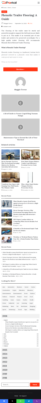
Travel (20, 309)
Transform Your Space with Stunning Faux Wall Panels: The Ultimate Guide (10, 186)
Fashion (32, 293)
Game (12, 300)
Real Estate (24, 306)
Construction (6, 290)
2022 (4, 361)
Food (25, 296)
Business (19, 287)
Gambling (5, 300)
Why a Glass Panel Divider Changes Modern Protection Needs (29, 186)
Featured (12, 296)
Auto (3, 287)
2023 (4, 357)
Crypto (14, 290)
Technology (12, 309)
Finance (19, 296)
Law (18, 303)
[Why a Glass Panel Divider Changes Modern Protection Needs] (30, 177)
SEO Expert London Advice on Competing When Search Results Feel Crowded (25, 221)
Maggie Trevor (8, 23)
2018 (4, 377)
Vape (25, 309)
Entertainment (6, 293)
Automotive (11, 287)
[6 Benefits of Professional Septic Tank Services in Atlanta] (6, 231)
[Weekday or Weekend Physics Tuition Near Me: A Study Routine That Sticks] (6, 239)
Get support (23, 396)
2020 (4, 369)
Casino (33, 287)
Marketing (5, 306)
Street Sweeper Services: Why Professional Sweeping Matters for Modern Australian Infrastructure (10, 164)
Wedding (32, 309)
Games (18, 300)
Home (4, 7)
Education (22, 290)
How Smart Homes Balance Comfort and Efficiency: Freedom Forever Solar (30, 163)
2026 (4, 316)
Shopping (32, 306)
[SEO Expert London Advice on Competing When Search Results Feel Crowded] (6, 222)
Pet (17, 306)
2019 (4, 373)
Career (26, 287)
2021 (4, 365)
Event (25, 293)
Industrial (11, 303)
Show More (20, 69)
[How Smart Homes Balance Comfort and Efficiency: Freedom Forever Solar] (30, 154)
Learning (24, 303)
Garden (25, 300)
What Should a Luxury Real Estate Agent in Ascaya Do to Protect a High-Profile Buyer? (26, 203)
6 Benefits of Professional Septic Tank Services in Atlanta (20, 269)
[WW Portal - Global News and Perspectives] (9, 2)
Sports (4, 309)
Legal (31, 303)
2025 (4, 349)
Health (31, 300)
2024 (4, 353)
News (9, 7)
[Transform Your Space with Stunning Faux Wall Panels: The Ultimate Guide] (10, 177)
